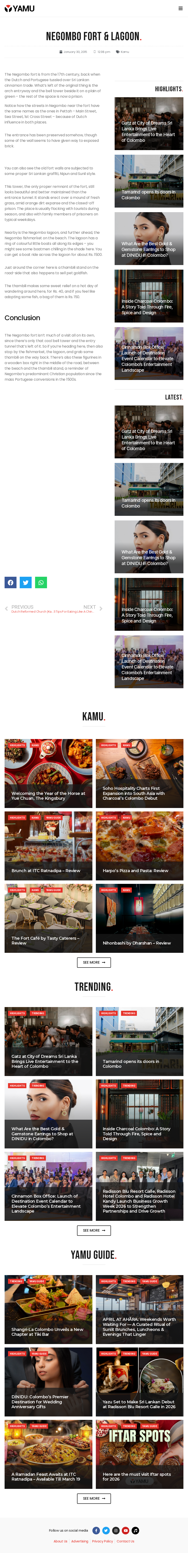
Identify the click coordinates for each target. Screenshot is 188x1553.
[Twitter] (106, 1530)
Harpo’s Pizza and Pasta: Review (136, 870)
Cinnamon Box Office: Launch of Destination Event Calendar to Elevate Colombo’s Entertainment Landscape (46, 1204)
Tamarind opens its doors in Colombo (131, 1064)
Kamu (125, 52)
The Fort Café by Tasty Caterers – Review (45, 941)
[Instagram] (116, 1530)
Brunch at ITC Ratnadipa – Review (45, 870)
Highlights (17, 745)
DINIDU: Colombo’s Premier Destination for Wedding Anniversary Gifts (40, 1401)
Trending (38, 1013)
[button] (94, 962)
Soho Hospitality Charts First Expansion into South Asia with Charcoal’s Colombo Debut (134, 793)
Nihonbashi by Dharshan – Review (137, 943)
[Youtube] (125, 1530)
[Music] (135, 1530)
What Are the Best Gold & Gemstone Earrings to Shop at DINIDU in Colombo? (42, 1133)
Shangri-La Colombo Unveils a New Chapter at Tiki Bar (47, 1332)
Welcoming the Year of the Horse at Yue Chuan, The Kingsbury (48, 796)
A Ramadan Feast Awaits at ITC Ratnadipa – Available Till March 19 (45, 1477)
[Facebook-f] (96, 1530)
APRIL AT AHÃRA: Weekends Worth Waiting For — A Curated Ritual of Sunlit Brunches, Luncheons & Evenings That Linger (139, 1327)
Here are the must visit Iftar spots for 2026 (137, 1477)
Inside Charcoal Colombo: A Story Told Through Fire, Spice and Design (136, 1133)
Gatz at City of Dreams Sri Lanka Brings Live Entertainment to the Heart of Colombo (44, 1061)
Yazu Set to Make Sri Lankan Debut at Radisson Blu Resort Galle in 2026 (139, 1404)
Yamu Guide (53, 817)
